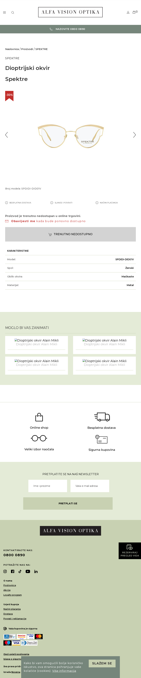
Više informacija (64, 671)
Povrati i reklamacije (14, 618)
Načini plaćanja (12, 609)
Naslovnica (12, 49)
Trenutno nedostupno (73, 234)
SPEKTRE (41, 49)
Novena (15, 672)
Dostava (8, 614)
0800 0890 (14, 555)
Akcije (6, 590)
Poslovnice (9, 585)
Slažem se (102, 663)
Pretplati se (68, 503)
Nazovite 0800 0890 (70, 29)
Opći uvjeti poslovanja (16, 654)
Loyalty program (12, 595)
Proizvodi (27, 49)
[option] (70, 135)
